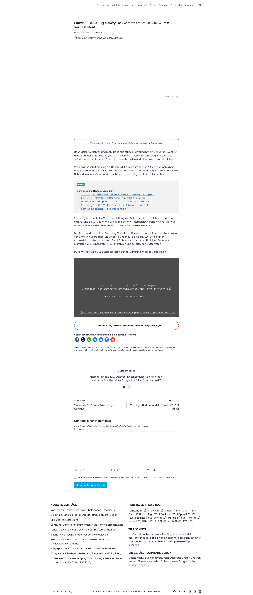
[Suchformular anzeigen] (200, 5)
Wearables (163, 5)
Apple (171, 521)
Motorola (173, 517)
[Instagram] (200, 591)
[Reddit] (190, 591)
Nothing (147, 514)
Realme (141, 517)
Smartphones (103, 5)
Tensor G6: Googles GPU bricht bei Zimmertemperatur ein (83, 529)
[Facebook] (174, 591)
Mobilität (116, 5)
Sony (156, 517)
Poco (131, 514)
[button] (77, 339)
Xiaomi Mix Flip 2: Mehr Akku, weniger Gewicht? (94, 405)
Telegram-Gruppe (168, 541)
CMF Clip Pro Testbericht (64, 520)
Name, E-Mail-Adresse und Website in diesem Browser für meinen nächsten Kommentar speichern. (125, 477)
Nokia (131, 521)
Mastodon (140, 143)
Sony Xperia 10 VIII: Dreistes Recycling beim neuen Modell (83, 548)
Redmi (185, 510)
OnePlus (165, 514)
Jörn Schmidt (84, 32)
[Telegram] (185, 591)
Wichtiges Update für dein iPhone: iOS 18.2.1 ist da (154, 405)
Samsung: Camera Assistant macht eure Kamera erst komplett (117, 194)
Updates (125, 5)
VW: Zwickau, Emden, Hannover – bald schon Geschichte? (83, 510)
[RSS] (195, 591)
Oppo (181, 514)
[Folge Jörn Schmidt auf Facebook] (124, 386)
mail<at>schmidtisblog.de (143, 537)
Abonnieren (190, 5)
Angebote (142, 5)
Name (79, 470)
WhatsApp (130, 143)
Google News (156, 143)
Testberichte (177, 5)
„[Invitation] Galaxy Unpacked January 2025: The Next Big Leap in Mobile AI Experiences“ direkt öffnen (128, 312)
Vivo (195, 514)
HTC (145, 521)
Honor (190, 517)
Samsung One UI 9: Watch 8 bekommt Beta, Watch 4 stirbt (114, 205)
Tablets (153, 5)
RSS (143, 510)
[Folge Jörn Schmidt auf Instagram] (129, 386)
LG (158, 521)
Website (152, 470)
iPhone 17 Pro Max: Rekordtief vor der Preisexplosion (79, 534)
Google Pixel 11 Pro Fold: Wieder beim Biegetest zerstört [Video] (86, 553)
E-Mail (115, 470)
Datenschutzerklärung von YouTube (137, 288)
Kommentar (82, 429)
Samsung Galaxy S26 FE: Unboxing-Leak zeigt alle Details (113, 198)
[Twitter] (179, 591)
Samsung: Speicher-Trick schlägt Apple (103, 208)
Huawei (152, 510)
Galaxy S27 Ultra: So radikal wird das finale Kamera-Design (84, 515)
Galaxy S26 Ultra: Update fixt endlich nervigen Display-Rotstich (116, 201)
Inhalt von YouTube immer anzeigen (127, 296)
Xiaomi (169, 510)
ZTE (185, 521)
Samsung (133, 510)
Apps (134, 5)
